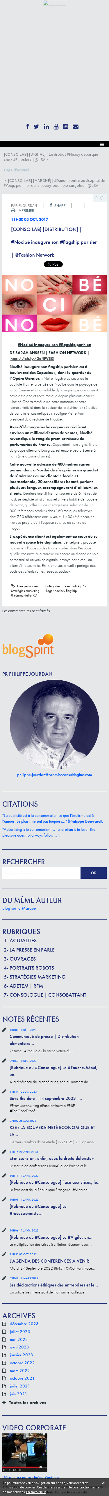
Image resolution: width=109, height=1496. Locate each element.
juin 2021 (18, 1394)
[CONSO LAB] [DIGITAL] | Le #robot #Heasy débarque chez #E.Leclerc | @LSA (51, 157)
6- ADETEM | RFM (23, 985)
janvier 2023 (21, 1355)
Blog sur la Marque (19, 908)
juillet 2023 (20, 1331)
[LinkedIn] (46, 125)
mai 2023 (19, 1339)
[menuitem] (54, 157)
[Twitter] (36, 125)
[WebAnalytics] (54, 2)
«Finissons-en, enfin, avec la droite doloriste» (52, 1158)
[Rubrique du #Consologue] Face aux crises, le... (55, 1182)
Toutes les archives (27, 1402)
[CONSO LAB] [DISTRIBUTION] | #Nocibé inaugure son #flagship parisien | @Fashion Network (54, 242)
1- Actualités (20, 940)
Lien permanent (27, 586)
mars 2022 (20, 1370)
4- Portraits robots (29, 967)
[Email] (75, 125)
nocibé (59, 590)
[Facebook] (27, 125)
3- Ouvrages (20, 958)
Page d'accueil (16, 170)
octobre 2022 (22, 1363)
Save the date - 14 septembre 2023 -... (46, 1098)
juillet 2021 (20, 1386)
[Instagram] (65, 125)
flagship (71, 590)
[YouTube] (55, 125)
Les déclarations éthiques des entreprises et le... (54, 1285)
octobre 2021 (22, 1378)
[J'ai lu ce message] (103, 1482)
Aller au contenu (15, 10)
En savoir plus (36, 1492)
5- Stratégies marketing (34, 976)
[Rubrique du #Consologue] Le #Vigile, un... (51, 1237)
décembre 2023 (24, 1324)
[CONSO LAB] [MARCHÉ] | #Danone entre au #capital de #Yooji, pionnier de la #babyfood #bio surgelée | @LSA (54, 183)
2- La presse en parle (29, 949)
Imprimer (25, 210)
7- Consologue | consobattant (45, 994)
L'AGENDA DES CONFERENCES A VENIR (49, 1261)
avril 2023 (19, 1347)
